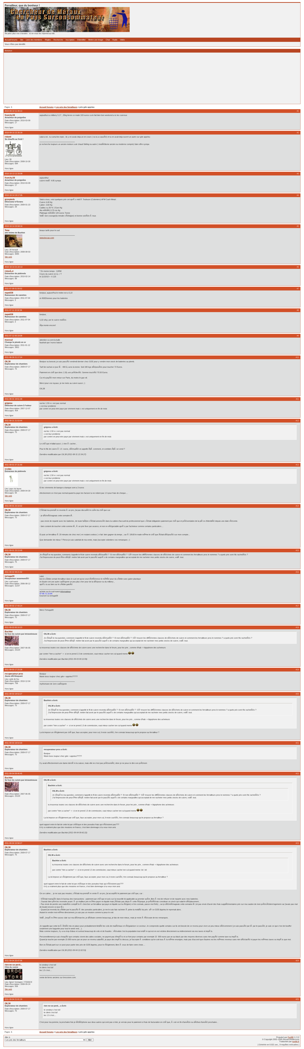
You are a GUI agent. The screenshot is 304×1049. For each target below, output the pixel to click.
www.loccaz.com (47, 238)
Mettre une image (95, 40)
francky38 (10, 115)
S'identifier (81, 40)
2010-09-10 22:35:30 (13, 133)
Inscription (70, 40)
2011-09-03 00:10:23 (13, 627)
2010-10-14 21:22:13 (13, 267)
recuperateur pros (14, 674)
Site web (8, 257)
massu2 (9, 340)
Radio (114, 40)
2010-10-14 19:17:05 (13, 195)
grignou (8, 403)
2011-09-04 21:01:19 (13, 999)
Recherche (58, 40)
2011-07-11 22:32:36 (13, 310)
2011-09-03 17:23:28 (13, 670)
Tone (7, 230)
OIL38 (8, 361)
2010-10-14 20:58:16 (13, 226)
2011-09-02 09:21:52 (13, 572)
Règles (48, 40)
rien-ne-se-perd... (13, 965)
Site (21, 40)
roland (8, 137)
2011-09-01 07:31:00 (13, 465)
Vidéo (122, 40)
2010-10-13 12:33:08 (13, 173)
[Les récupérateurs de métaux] (67, 31)
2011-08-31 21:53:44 (13, 421)
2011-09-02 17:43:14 (13, 606)
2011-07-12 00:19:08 (13, 336)
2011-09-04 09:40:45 (13, 773)
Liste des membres (34, 40)
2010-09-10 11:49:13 (13, 111)
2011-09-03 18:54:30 (13, 743)
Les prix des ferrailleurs (66, 107)
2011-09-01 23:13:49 (13, 550)
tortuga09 (9, 576)
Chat (108, 40)
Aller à (7, 1037)
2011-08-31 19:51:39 (13, 399)
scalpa (8, 469)
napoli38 (9, 293)
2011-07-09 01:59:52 (13, 288)
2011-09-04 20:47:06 (13, 961)
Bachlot (8, 631)
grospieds (10, 199)
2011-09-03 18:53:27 (13, 694)
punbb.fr (295, 1041)
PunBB (290, 1037)
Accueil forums (11, 40)
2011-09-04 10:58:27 (13, 843)
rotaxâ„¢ (9, 271)
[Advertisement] (110, 78)
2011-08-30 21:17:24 (13, 357)
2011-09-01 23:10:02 (13, 506)
